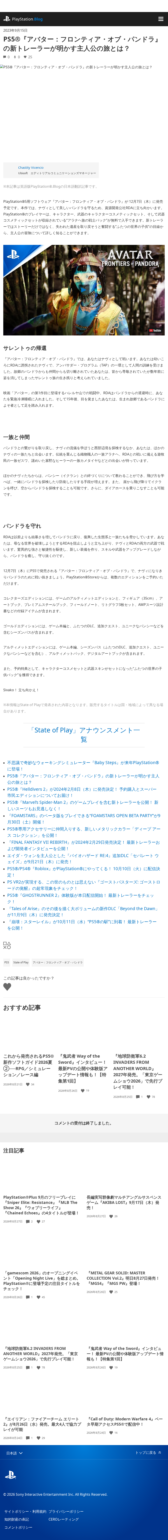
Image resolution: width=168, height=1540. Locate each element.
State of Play (20, 962)
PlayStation (27, 19)
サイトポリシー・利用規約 (25, 1511)
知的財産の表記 (16, 1519)
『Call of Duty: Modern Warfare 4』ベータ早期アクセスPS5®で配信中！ (125, 1421)
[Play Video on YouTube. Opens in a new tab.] (155, 330)
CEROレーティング (64, 1519)
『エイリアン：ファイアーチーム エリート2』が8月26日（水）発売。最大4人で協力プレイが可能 (42, 1424)
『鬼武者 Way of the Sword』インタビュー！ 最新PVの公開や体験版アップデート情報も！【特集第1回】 (83, 1068)
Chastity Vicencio (31, 167)
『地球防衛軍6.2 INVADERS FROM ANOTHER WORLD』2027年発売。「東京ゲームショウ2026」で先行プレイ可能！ (137, 1071)
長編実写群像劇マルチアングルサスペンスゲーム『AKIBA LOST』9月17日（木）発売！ (124, 1202)
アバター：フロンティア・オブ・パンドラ (58, 962)
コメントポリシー (18, 1527)
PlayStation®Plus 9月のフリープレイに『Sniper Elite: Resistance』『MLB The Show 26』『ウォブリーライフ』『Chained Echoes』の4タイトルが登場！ (41, 1205)
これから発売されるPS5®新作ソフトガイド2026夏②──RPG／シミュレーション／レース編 (28, 1065)
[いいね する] (28, 1084)
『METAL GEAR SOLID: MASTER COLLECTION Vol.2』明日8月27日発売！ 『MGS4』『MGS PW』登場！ (123, 1278)
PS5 (6, 962)
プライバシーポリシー (66, 1511)
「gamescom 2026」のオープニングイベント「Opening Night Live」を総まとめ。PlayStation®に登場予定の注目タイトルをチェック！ (41, 1280)
